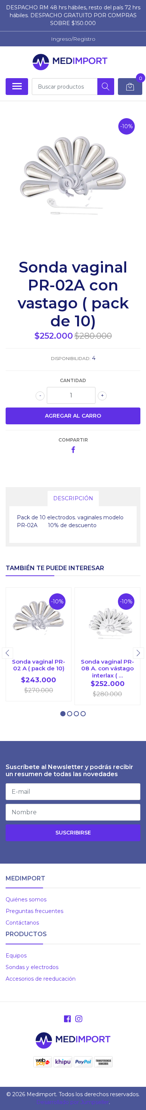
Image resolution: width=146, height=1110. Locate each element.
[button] (63, 713)
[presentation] (7, 653)
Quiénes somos (26, 899)
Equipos (16, 955)
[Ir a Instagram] (78, 1019)
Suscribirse (73, 832)
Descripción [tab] (73, 498)
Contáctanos (22, 922)
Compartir (73, 440)
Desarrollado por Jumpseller (72, 1102)
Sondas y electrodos (32, 967)
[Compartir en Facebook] (73, 450)
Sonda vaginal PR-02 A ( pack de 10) (38, 665)
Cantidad (73, 380)
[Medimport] (70, 62)
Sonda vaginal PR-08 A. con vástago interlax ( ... (107, 668)
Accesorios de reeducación (41, 978)
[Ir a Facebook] (67, 1019)
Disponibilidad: (71, 358)
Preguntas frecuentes (34, 911)
